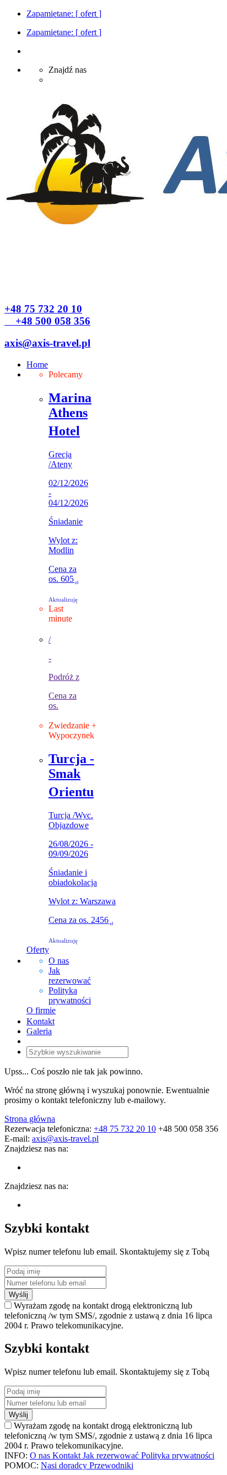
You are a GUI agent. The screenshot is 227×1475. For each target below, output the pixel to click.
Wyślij (18, 1294)
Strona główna (29, 1118)
